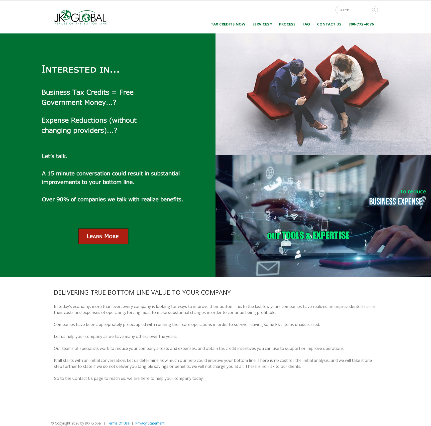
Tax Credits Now (228, 23)
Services (260, 23)
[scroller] (422, 420)
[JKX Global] (81, 17)
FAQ (306, 23)
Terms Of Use (118, 423)
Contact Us (329, 23)
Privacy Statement (150, 423)
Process (287, 23)
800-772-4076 (361, 23)
